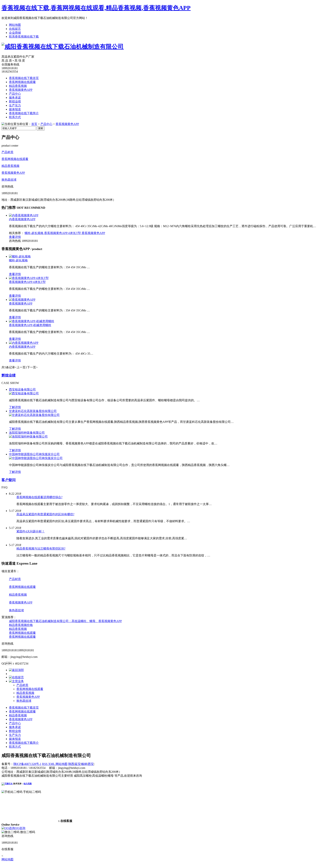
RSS (45, 764)
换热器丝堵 (8, 179)
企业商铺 (15, 32)
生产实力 (15, 105)
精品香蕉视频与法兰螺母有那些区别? (40, 548)
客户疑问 (8, 480)
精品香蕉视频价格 (21, 625)
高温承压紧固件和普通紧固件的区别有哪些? (45, 514)
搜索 (40, 128)
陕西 (71, 764)
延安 (78, 764)
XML (52, 764)
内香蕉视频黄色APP (22, 219)
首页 (34, 124)
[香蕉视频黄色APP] (22, 299)
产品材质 (7, 152)
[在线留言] (16, 677)
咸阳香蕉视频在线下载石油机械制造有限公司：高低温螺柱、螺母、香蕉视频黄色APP (65, 621)
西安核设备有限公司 (22, 389)
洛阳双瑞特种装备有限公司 (27, 432)
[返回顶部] (16, 670)
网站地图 (15, 24)
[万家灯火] (7, 783)
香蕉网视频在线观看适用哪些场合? (39, 497)
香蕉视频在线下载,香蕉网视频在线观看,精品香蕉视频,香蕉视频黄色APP (96, 7)
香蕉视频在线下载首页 (24, 78)
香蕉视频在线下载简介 (24, 113)
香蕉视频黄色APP (20, 89)
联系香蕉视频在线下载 (24, 36)
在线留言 (15, 28)
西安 (91, 764)
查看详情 (15, 236)
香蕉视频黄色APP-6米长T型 (63, 233)
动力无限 (27, 783)
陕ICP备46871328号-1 (27, 764)
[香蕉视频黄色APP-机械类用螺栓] (31, 321)
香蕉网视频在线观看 (22, 82)
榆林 (84, 764)
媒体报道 (15, 109)
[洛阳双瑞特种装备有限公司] (28, 436)
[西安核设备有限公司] (24, 393)
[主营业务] (16, 681)
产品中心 (15, 93)
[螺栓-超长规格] (20, 256)
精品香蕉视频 (18, 85)
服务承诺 (15, 97)
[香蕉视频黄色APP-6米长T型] (29, 278)
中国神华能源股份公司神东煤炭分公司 (34, 454)
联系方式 (15, 117)
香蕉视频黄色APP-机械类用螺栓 (30, 325)
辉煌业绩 (15, 101)
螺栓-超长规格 (34, 233)
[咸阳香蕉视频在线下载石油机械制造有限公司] (62, 46)
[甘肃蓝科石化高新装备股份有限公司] (34, 415)
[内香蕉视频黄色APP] (23, 215)
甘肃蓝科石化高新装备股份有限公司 (33, 411)
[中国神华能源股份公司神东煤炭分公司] (36, 458)
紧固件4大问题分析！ (30, 531)
